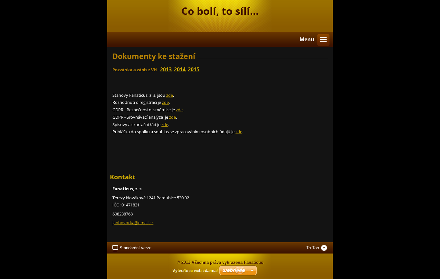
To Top (312, 247)
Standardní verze (135, 247)
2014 (180, 69)
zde (169, 95)
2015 (193, 69)
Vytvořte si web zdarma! (195, 270)
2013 (166, 69)
